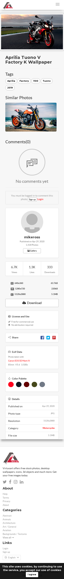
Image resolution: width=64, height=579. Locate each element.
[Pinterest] (54, 337)
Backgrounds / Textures (15, 534)
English (12, 557)
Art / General (9, 526)
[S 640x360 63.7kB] (7, 283)
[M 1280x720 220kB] (7, 289)
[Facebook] (42, 337)
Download (34, 303)
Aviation (7, 530)
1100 (35, 81)
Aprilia (11, 81)
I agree (32, 574)
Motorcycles (49, 428)
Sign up (32, 199)
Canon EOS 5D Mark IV (19, 361)
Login (40, 199)
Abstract (7, 515)
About (6, 505)
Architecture (9, 523)
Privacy (6, 501)
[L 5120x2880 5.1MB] (7, 294)
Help (5, 494)
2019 (10, 87)
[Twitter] (48, 337)
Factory (24, 81)
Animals (7, 519)
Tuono (47, 81)
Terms (6, 497)
